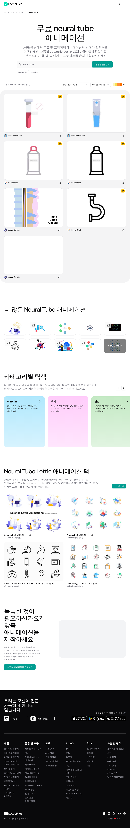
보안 (109, 753)
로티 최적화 (30, 793)
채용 (89, 765)
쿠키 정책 (111, 765)
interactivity (22, 72)
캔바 (27, 753)
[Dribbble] (124, 813)
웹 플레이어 (30, 764)
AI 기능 (69, 798)
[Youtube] (119, 813)
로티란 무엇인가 (73, 761)
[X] (114, 813)
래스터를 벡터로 (32, 773)
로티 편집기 (9, 768)
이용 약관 (111, 757)
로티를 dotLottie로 (33, 785)
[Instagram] (109, 813)
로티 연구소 (71, 777)
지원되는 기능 (72, 789)
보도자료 (91, 757)
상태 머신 (70, 785)
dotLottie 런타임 (74, 793)
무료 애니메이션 (11, 777)
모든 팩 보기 (119, 486)
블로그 (69, 757)
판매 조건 (111, 761)
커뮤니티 (70, 781)
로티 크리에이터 (11, 753)
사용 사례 (49, 753)
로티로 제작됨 (51, 761)
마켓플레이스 (10, 781)
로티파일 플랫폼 (11, 748)
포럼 (68, 765)
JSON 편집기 (30, 789)
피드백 (90, 753)
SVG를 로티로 (31, 777)
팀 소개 (90, 761)
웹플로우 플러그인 (33, 748)
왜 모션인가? (51, 765)
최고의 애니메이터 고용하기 (19, 667)
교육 (68, 753)
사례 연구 (49, 748)
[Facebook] (104, 813)
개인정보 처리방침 (115, 748)
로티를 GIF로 (30, 781)
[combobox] (80, 84)
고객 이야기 (50, 757)
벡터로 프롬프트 (32, 768)
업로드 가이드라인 (115, 777)
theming (34, 72)
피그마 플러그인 (11, 757)
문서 (68, 748)
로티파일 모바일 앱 (12, 773)
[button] (65, 64)
